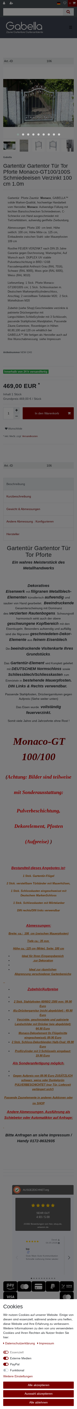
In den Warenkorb (47, 413)
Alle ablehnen (38, 1402)
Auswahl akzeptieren (39, 1393)
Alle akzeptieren (38, 1385)
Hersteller (12, 534)
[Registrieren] (11, 3)
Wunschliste (14, 428)
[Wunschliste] (65, 3)
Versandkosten (29, 436)
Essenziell (17, 1352)
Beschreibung (15, 484)
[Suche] (68, 12)
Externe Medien (20, 1358)
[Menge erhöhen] (16, 410)
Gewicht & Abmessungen (23, 509)
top (28, 1249)
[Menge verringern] (16, 416)
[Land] (59, 3)
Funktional (17, 1370)
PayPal (14, 1364)
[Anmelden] (4, 3)
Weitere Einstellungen (18, 1376)
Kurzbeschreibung (18, 496)
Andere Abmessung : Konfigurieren (30, 521)
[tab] (38, 484)
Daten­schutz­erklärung (20, 1343)
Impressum (46, 1343)
